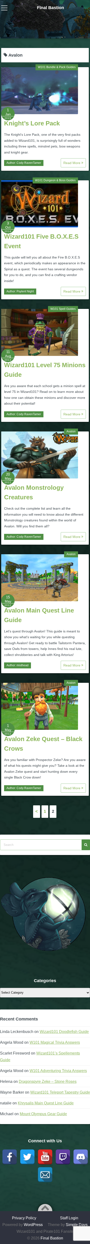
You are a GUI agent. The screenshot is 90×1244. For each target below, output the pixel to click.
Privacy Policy (24, 1218)
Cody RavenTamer (29, 163)
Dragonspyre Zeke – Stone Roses (48, 1081)
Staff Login (69, 1218)
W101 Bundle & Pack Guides (57, 67)
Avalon (71, 431)
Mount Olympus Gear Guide (43, 1114)
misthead (23, 665)
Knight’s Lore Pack (32, 123)
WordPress (33, 1225)
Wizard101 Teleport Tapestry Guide (60, 1092)
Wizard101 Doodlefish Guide (64, 1032)
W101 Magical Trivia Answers (55, 1042)
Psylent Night (25, 291)
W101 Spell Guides (63, 309)
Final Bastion (50, 7)
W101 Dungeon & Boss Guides (55, 180)
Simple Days (77, 1225)
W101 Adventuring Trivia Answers (58, 1071)
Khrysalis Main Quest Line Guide (46, 1103)
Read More (72, 163)
